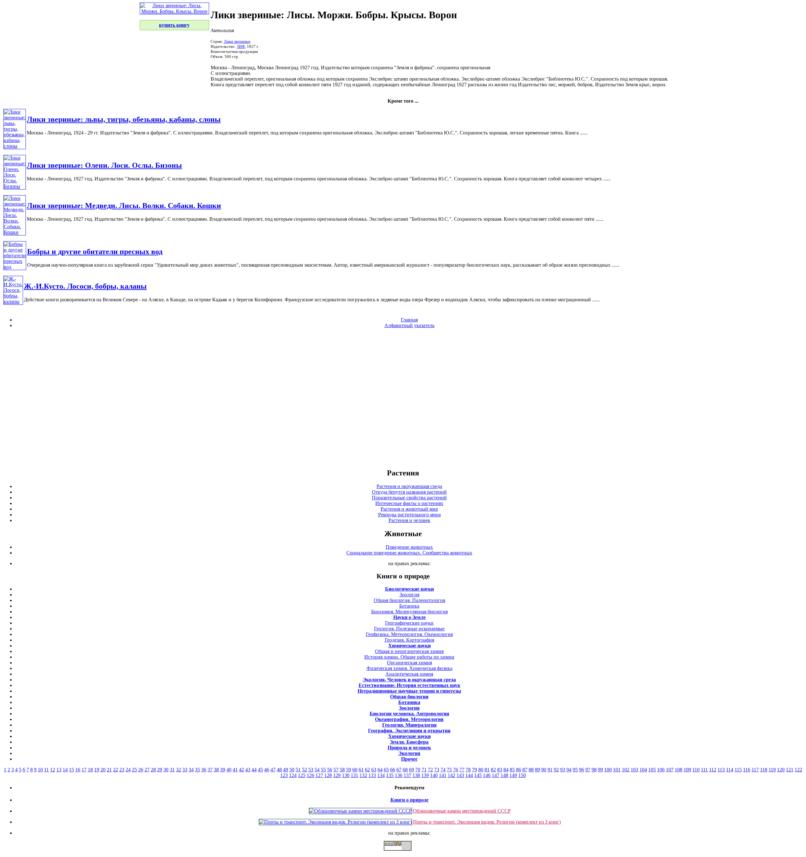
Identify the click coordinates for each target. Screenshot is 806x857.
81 (487, 769)
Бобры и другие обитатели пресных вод (94, 251)
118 (763, 769)
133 (372, 775)
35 (197, 769)
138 (416, 775)
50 (291, 769)
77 (461, 769)
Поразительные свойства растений (409, 497)
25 (134, 769)
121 (789, 769)
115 (738, 769)
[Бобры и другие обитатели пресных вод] (15, 267)
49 (285, 769)
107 (669, 769)
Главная (409, 319)
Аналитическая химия (409, 674)
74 (443, 769)
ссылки (403, 853)
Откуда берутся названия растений (409, 492)
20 (102, 769)
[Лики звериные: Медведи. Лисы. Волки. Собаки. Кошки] (15, 232)
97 (587, 769)
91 (550, 769)
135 (390, 775)
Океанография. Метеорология (409, 719)
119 (772, 769)
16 (77, 769)
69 (411, 769)
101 (617, 769)
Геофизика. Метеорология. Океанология (409, 634)
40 (228, 769)
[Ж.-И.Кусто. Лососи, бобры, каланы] (13, 301)
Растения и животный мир (409, 509)
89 (537, 769)
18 (90, 769)
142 (451, 775)
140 (434, 775)
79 (474, 769)
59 (348, 769)
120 (781, 769)
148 (504, 775)
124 (293, 775)
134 (381, 775)
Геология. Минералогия (409, 725)
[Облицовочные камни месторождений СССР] (360, 811)
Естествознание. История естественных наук (409, 685)
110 (696, 769)
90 (543, 769)
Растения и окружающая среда (409, 486)
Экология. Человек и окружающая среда (409, 679)
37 (210, 769)
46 (266, 769)
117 (755, 769)
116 (746, 769)
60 (354, 769)
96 (581, 769)
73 (436, 769)
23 (121, 769)
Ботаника (409, 606)
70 (417, 769)
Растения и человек (409, 520)
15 (71, 769)
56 (329, 769)
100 (608, 769)
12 (52, 769)
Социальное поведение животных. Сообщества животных (409, 552)
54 (317, 769)
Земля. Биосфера (409, 742)
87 (524, 769)
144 (469, 775)
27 (147, 769)
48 (279, 769)
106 (661, 769)
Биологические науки (409, 589)
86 (518, 769)
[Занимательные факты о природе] (155, 21)
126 (310, 775)
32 (178, 769)
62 (367, 769)
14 (65, 769)
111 (704, 769)
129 (337, 775)
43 (247, 769)
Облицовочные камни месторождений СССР (462, 811)
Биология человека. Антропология (409, 713)
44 (254, 769)
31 (172, 769)
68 (405, 769)
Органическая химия (409, 662)
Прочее (409, 759)
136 (398, 775)
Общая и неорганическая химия (409, 651)
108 (678, 769)
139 (425, 775)
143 (460, 775)
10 (40, 769)
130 (345, 775)
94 (568, 769)
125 (301, 775)
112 (712, 769)
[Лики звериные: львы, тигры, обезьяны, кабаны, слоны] (15, 146)
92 (556, 769)
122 (798, 769)
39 (222, 769)
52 (304, 769)
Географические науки (409, 623)
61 (361, 769)
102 (625, 769)
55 (323, 769)
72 (430, 769)
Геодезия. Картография (409, 640)
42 (241, 769)
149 (513, 775)
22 (115, 769)
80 (480, 769)
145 (478, 775)
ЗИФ (241, 46)
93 (562, 769)
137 (407, 775)
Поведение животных (409, 547)
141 (442, 775)
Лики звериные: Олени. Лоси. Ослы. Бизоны (104, 165)
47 (272, 769)
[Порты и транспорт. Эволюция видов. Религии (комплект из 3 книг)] (335, 822)
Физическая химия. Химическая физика (409, 668)
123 (284, 775)
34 (191, 769)
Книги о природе (409, 800)
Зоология (409, 594)
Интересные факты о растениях (409, 503)
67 (398, 769)
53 (310, 769)
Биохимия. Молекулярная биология (409, 611)
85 (512, 769)
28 (153, 769)
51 (298, 769)
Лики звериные (237, 41)
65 (386, 769)
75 (449, 769)
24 (128, 769)
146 (487, 775)
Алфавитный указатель (409, 325)
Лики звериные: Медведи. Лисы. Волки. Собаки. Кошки (124, 205)
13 (58, 769)
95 (575, 769)
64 (380, 769)
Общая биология (409, 696)
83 (499, 769)
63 (373, 769)
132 (363, 775)
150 (522, 775)
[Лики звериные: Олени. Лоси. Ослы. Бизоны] (15, 186)
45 (260, 769)
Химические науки (409, 645)
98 (594, 769)
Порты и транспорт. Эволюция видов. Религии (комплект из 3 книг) (487, 822)
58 (342, 769)
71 (424, 769)
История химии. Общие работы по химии (409, 657)
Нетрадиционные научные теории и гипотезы (409, 691)
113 (721, 769)
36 (203, 769)
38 (216, 769)
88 (531, 769)
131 (354, 775)
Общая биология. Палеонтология (409, 600)
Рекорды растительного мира (409, 514)
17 (84, 769)
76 (455, 769)
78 (468, 769)
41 (235, 769)
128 (328, 775)
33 (184, 769)
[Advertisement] (403, 398)
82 (493, 769)
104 (643, 769)
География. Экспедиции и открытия (409, 730)
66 (392, 769)
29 (159, 769)
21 (109, 769)
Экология (409, 753)
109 (687, 769)
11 (46, 769)
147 (495, 775)
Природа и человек (409, 747)
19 (96, 769)
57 (335, 769)
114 (729, 769)
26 (140, 769)
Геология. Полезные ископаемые (409, 628)
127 (319, 775)
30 (165, 769)
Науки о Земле (409, 617)
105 (652, 769)
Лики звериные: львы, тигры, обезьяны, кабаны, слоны (124, 119)
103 (634, 769)
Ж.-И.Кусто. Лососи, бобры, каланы (85, 286)
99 (600, 769)
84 (505, 769)
